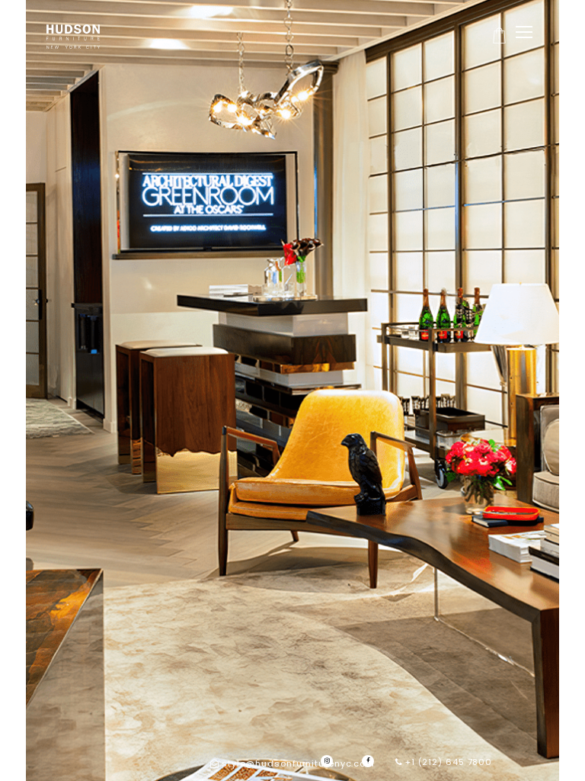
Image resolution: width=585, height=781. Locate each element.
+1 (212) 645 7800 (447, 762)
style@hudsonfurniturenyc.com (298, 763)
